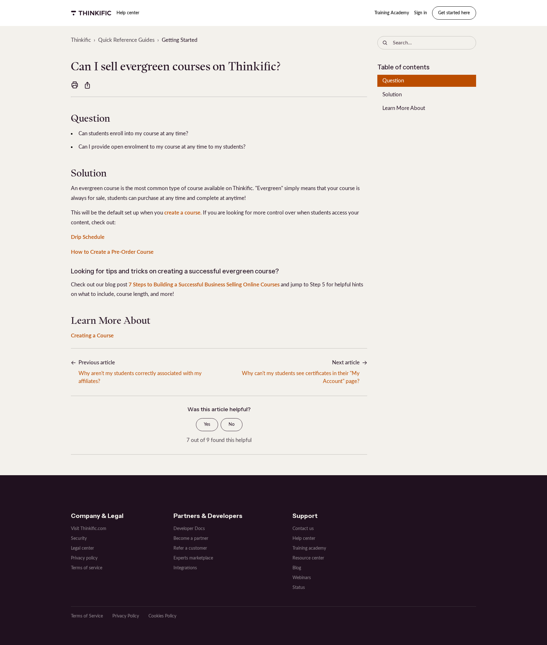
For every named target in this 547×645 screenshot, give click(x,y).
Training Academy (391, 13)
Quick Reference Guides (126, 40)
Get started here (454, 13)
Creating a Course (92, 335)
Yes (207, 424)
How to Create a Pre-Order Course (112, 252)
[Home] (91, 13)
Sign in (420, 13)
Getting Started (180, 40)
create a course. (183, 212)
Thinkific (81, 40)
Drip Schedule (87, 237)
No (232, 424)
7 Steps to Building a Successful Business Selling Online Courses (204, 284)
